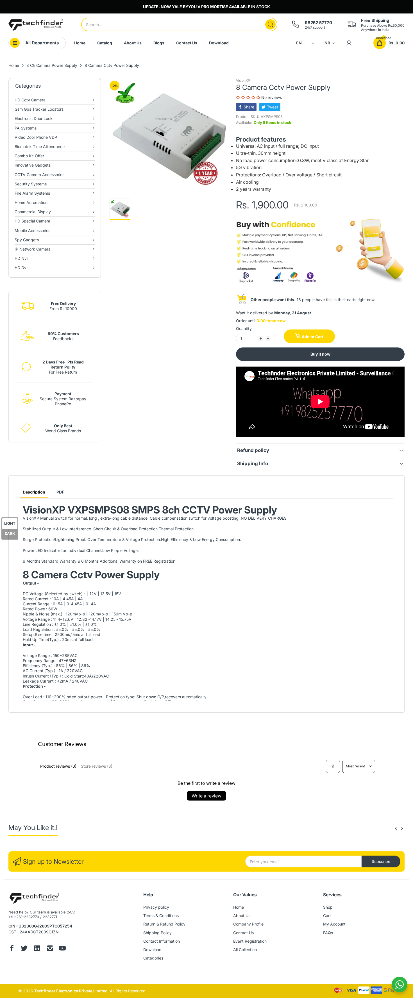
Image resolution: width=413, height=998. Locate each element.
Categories (153, 958)
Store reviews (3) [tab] (96, 766)
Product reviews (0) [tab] (58, 766)
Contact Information (161, 941)
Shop (328, 907)
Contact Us (243, 932)
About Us (241, 915)
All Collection (245, 949)
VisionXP (243, 80)
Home (238, 907)
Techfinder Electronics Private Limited (71, 990)
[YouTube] (62, 949)
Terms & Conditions (161, 915)
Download (152, 949)
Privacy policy (156, 907)
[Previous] (402, 828)
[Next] (396, 828)
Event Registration (250, 941)
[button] (248, 97)
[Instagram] (50, 949)
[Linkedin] (37, 948)
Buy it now (320, 354)
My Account (334, 924)
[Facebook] (11, 949)
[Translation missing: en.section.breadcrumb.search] (270, 24)
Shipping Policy (157, 932)
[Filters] (333, 766)
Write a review (206, 796)
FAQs (328, 932)
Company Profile (248, 924)
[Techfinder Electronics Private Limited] (35, 25)
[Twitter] (24, 949)
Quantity (244, 328)
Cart (327, 915)
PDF (60, 492)
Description (34, 492)
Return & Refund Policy (164, 924)
